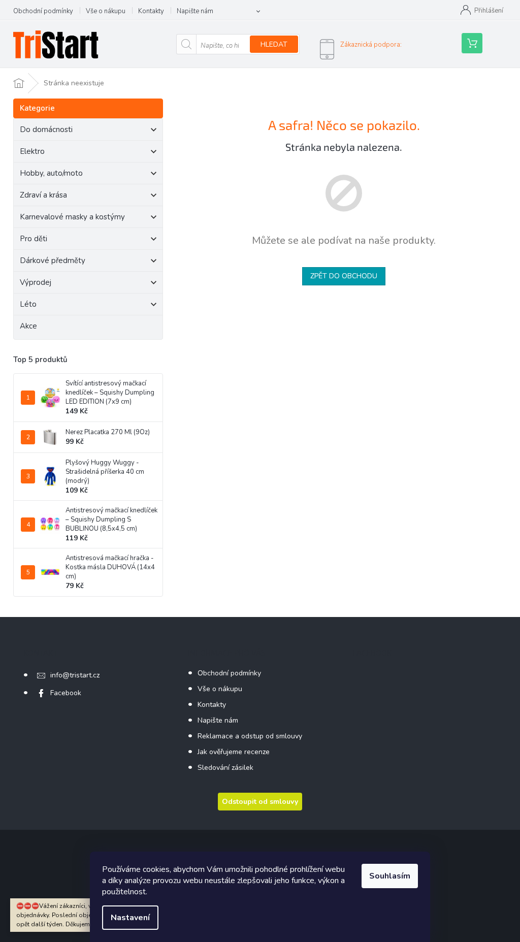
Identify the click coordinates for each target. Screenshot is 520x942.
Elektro (32, 151)
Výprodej (35, 282)
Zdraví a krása (43, 195)
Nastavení (130, 917)
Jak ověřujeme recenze (234, 752)
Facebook (65, 693)
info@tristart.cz (75, 675)
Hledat (274, 44)
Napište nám (195, 11)
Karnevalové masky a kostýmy (72, 217)
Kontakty (151, 11)
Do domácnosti (46, 129)
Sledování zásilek (225, 767)
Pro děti (33, 239)
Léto (28, 304)
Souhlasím (389, 876)
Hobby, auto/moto (51, 173)
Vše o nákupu (105, 11)
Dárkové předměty (52, 260)
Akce (28, 326)
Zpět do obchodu (343, 276)
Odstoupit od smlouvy (260, 801)
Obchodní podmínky (43, 11)
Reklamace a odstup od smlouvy (250, 736)
